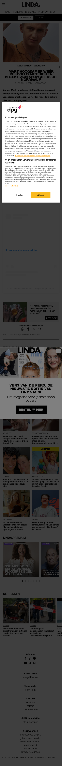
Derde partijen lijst (11, 186)
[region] (31, 152)
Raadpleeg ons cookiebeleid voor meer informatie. (32, 156)
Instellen (19, 195)
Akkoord (40, 195)
